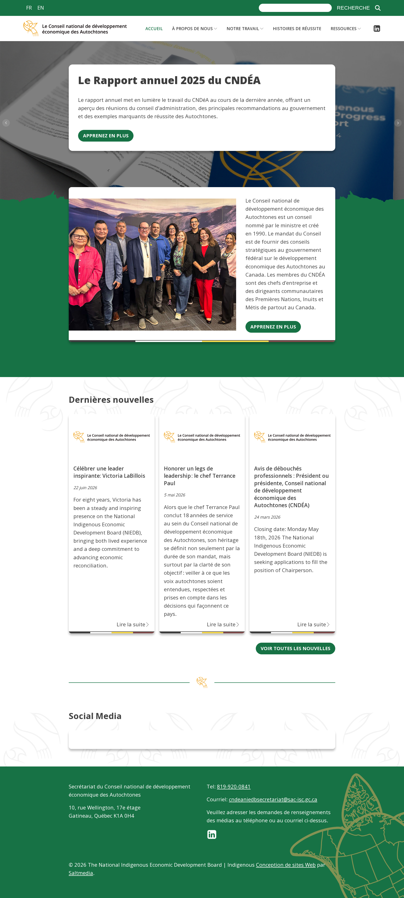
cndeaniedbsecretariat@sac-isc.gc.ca (273, 799)
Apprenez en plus (106, 135)
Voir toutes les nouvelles (295, 648)
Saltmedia (81, 872)
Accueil (154, 28)
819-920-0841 (234, 786)
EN (40, 7)
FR (29, 7)
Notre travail (243, 28)
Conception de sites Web (286, 864)
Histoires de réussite (297, 28)
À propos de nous (192, 28)
